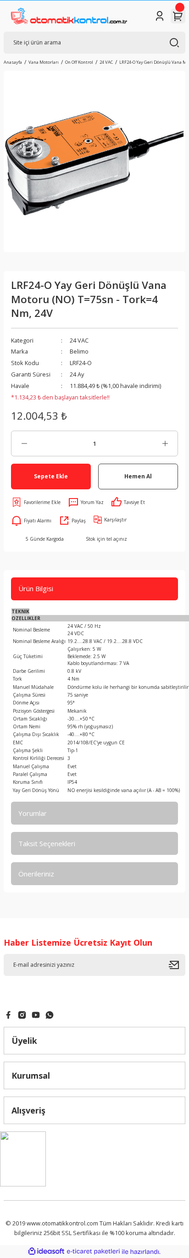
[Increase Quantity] (165, 443)
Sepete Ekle (51, 476)
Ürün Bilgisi (35, 588)
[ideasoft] (46, 1251)
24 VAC (79, 340)
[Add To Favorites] (36, 502)
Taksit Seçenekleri (46, 843)
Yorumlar (32, 813)
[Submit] (177, 965)
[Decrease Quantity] (24, 443)
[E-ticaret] (93, 1251)
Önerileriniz (36, 873)
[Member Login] (159, 16)
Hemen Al (138, 476)
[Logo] (69, 16)
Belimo (79, 351)
